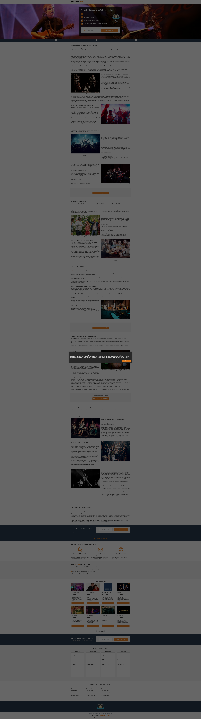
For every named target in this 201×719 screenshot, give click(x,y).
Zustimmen (126, 360)
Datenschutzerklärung (115, 356)
